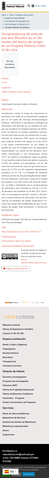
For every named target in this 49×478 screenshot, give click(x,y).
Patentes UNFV (10, 385)
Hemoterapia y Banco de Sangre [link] (18, 24)
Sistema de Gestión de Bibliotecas (19, 422)
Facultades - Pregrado (13, 398)
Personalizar (28, 474)
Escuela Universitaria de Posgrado (19, 402)
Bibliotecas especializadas (15, 426)
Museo (6, 430)
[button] (13, 5)
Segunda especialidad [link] (14, 18)
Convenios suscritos (12, 365)
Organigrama (9, 349)
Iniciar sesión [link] (40, 5)
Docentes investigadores (15, 377)
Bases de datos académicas (16, 413)
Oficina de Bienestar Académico (18, 394)
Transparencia (9, 361)
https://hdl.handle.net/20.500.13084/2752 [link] (21, 231)
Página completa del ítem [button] (17, 268)
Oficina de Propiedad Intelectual (18, 389)
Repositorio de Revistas (14, 417)
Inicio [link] (4, 15)
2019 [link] (4, 82)
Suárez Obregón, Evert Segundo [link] (16, 91)
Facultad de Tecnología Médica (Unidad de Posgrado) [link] (18, 21)
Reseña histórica (10, 353)
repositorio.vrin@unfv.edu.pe (18, 454)
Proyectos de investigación (15, 381)
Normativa (8, 357)
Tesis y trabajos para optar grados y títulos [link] (22, 15)
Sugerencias (8, 434)
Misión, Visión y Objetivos (15, 344)
